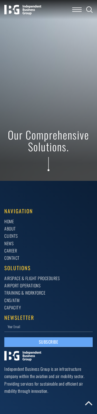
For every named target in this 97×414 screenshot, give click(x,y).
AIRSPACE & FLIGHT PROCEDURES (32, 278)
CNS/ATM (12, 300)
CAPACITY (12, 307)
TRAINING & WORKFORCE (24, 293)
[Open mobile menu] (77, 10)
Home (9, 221)
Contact (12, 258)
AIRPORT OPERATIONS (22, 285)
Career (10, 250)
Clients (11, 236)
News (8, 243)
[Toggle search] (89, 9)
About (10, 228)
